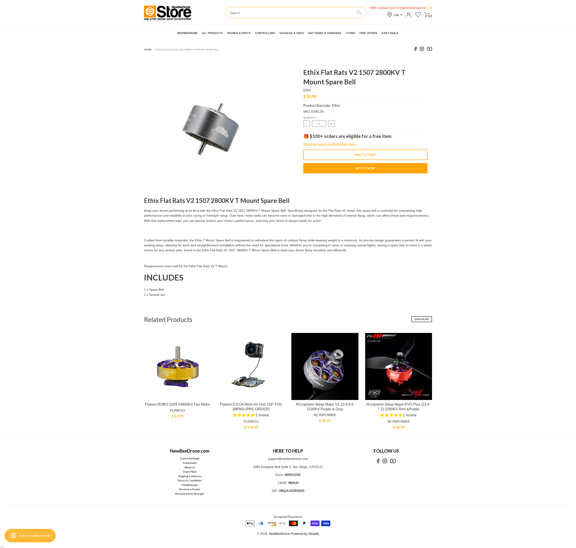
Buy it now (365, 168)
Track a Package (190, 458)
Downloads (190, 463)
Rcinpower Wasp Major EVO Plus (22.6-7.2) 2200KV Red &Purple (398, 406)
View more (421, 319)
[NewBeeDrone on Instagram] (422, 49)
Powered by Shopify (305, 533)
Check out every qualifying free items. (330, 144)
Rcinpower (325, 415)
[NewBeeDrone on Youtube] (429, 49)
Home (147, 49)
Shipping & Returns (189, 476)
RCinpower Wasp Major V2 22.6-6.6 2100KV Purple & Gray (324, 406)
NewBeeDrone (279, 533)
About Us (189, 467)
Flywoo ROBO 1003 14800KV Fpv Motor (177, 404)
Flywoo (177, 410)
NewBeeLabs (190, 485)
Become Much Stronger (189, 493)
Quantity (309, 117)
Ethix (307, 90)
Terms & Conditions (190, 480)
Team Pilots (190, 471)
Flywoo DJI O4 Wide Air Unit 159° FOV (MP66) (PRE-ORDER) (251, 406)
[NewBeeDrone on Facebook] (415, 49)
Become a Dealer (189, 489)
